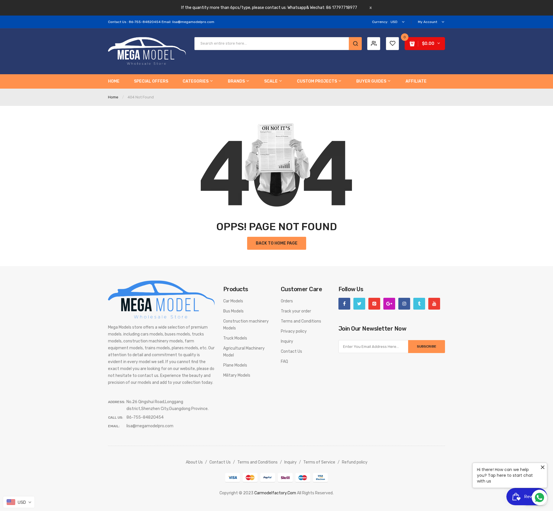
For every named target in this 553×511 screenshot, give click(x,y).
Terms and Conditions (301, 321)
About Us (194, 462)
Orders (287, 301)
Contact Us (291, 351)
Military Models (236, 375)
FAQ (284, 361)
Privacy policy (294, 331)
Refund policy (355, 462)
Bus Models (233, 311)
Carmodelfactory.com (275, 493)
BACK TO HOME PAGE (277, 243)
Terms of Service (319, 462)
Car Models (233, 301)
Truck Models (235, 338)
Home (113, 97)
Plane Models (235, 365)
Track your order (296, 311)
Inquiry (287, 341)
